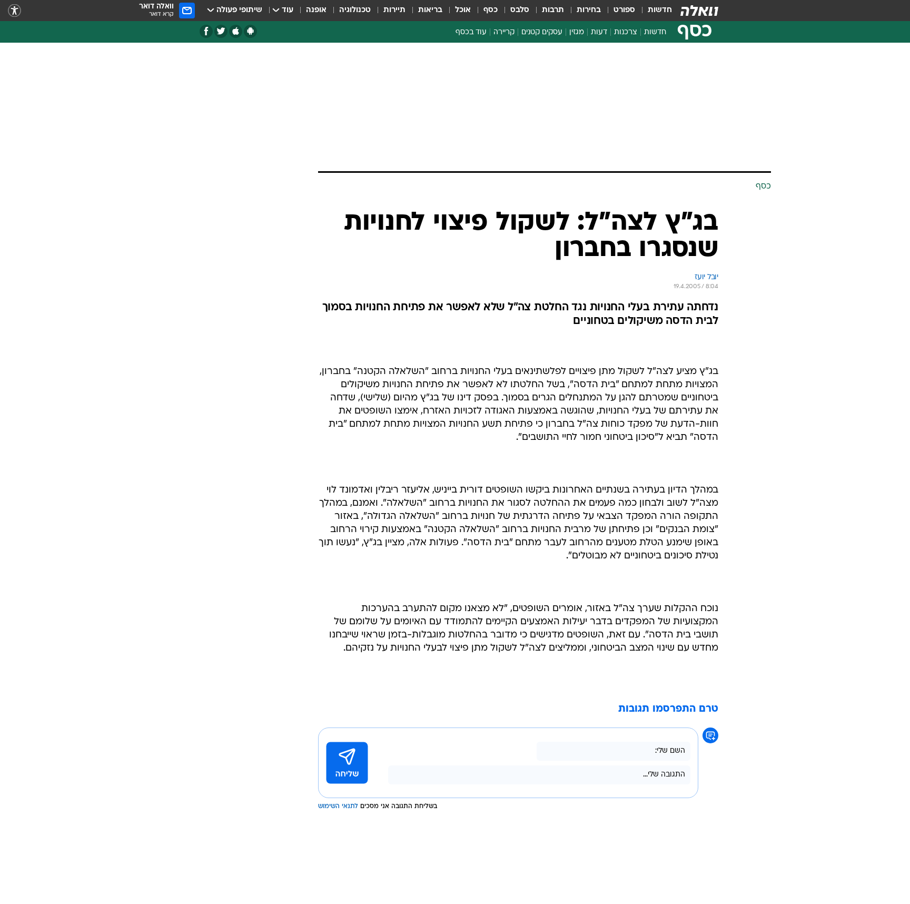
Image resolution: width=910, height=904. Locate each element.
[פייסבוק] (206, 31)
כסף (490, 10)
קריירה (504, 32)
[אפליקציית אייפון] (235, 31)
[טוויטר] (221, 31)
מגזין (576, 32)
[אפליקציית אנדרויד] (250, 31)
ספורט (624, 10)
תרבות (553, 10)
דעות (599, 32)
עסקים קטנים (541, 32)
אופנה (316, 10)
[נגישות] (14, 10)
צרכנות (625, 32)
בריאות (430, 10)
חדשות (660, 10)
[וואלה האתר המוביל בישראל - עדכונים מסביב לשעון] (699, 10)
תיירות (394, 10)
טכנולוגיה (355, 10)
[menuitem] (653, 10)
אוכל (463, 10)
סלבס (519, 10)
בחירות (589, 10)
